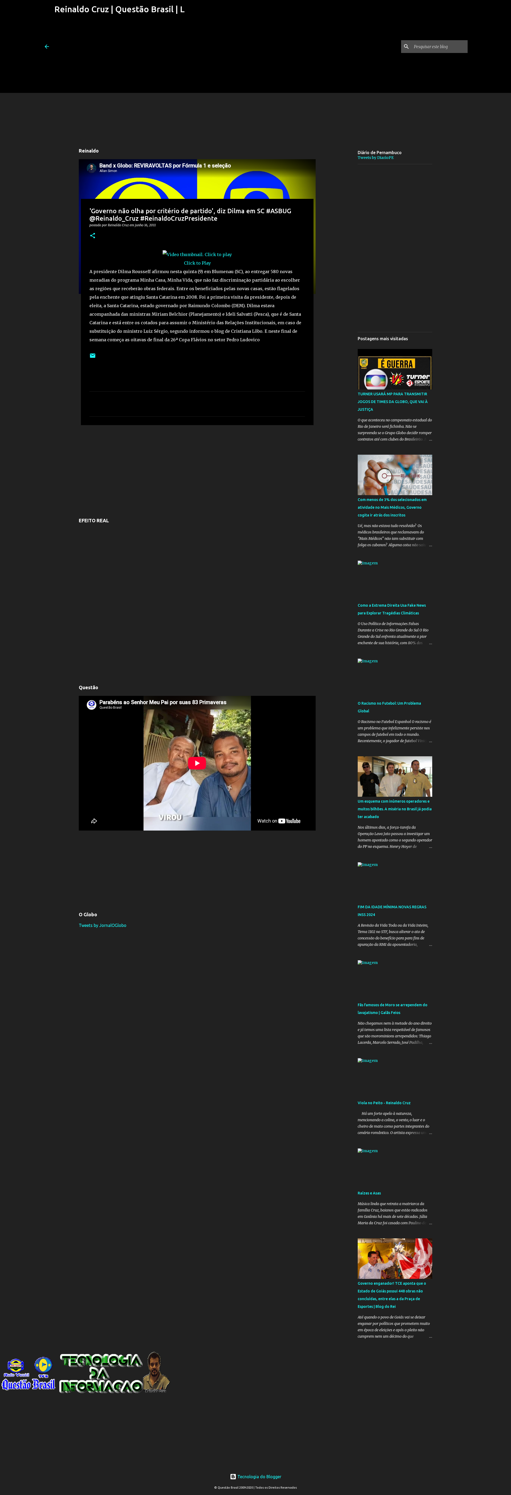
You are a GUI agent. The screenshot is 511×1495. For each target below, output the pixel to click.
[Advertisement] (119, 55)
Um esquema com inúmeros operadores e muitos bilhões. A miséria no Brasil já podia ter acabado (395, 809)
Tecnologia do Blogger (258, 1476)
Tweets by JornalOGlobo (102, 925)
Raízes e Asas (369, 1193)
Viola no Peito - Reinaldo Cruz (384, 1103)
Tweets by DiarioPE (376, 157)
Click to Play (197, 263)
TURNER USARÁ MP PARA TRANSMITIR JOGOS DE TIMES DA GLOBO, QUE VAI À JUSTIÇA (393, 402)
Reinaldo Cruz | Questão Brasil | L (119, 9)
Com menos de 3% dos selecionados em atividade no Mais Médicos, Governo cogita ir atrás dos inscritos (392, 507)
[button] (92, 236)
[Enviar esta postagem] (92, 357)
